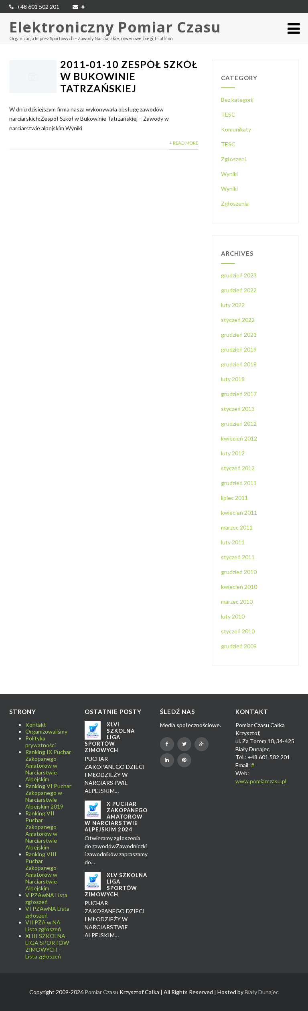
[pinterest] (184, 760)
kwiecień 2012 (239, 438)
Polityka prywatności (40, 741)
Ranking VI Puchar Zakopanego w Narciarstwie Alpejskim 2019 (48, 796)
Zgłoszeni (233, 159)
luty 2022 (233, 304)
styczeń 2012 (238, 468)
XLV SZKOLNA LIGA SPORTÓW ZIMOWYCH (116, 885)
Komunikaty (236, 129)
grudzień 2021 (239, 334)
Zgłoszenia (235, 203)
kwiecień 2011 (239, 512)
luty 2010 (233, 616)
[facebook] (167, 744)
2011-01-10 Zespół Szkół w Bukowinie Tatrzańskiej (129, 76)
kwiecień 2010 (239, 586)
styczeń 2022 (238, 319)
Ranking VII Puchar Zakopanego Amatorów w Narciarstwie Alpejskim (41, 830)
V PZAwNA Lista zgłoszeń (46, 898)
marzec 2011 (237, 527)
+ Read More (183, 143)
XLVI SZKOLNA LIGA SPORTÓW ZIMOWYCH (110, 737)
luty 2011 (233, 542)
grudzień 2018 (239, 364)
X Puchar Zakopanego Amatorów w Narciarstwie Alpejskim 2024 (116, 817)
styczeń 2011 (238, 557)
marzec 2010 (237, 601)
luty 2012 (233, 453)
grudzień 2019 (239, 349)
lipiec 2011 (234, 497)
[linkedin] (167, 760)
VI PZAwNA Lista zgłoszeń (47, 912)
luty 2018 (233, 379)
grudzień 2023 (239, 275)
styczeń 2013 (238, 408)
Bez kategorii (237, 99)
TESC (228, 114)
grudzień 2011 (239, 482)
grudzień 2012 (239, 423)
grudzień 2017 (239, 393)
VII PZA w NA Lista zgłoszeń (43, 925)
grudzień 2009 (239, 646)
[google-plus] (202, 744)
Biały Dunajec (262, 992)
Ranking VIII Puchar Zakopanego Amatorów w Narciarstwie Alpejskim (41, 871)
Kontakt (35, 724)
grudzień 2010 (239, 571)
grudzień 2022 (239, 290)
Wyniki (229, 173)
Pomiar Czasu (101, 992)
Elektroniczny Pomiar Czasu (115, 27)
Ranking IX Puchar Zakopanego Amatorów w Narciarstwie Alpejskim (48, 765)
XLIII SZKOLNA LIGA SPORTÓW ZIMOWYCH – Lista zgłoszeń (47, 946)
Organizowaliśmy (46, 731)
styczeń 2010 (238, 631)
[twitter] (184, 744)
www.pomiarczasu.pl (260, 781)
